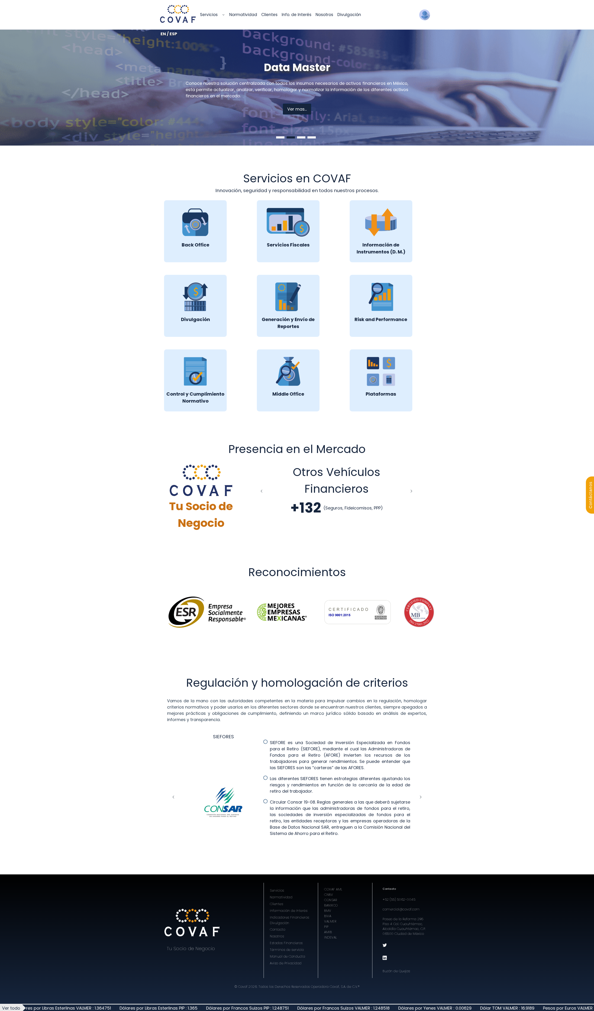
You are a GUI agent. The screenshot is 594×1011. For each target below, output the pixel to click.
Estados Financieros (286, 943)
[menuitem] (209, 15)
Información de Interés (288, 910)
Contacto (277, 929)
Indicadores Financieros (289, 917)
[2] (291, 137)
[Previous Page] (261, 491)
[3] (301, 137)
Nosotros (277, 936)
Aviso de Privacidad (286, 963)
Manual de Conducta (287, 956)
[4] (311, 137)
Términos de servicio (287, 949)
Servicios (277, 890)
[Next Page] (411, 491)
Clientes (276, 904)
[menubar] (280, 15)
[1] (280, 137)
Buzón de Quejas (396, 971)
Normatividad (281, 897)
